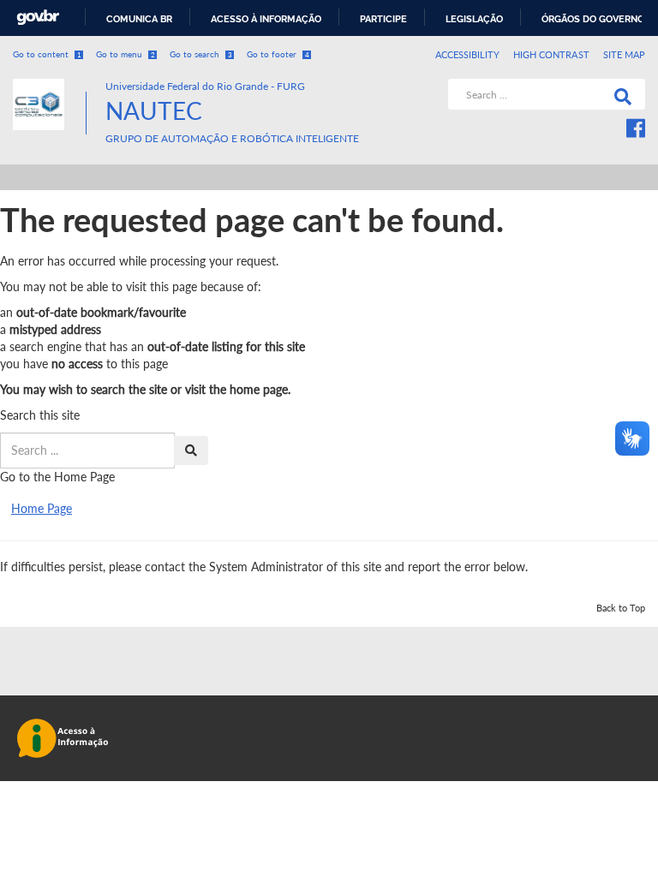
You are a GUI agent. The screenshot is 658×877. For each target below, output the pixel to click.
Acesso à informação (266, 19)
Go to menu (125, 54)
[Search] (619, 94)
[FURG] (49, 86)
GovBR (37, 17)
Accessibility (467, 54)
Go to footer (278, 54)
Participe (383, 19)
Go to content (47, 54)
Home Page (41, 508)
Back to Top (620, 607)
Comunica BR (139, 19)
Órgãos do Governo (592, 19)
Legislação (474, 19)
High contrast (551, 54)
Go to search (201, 54)
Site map (624, 54)
